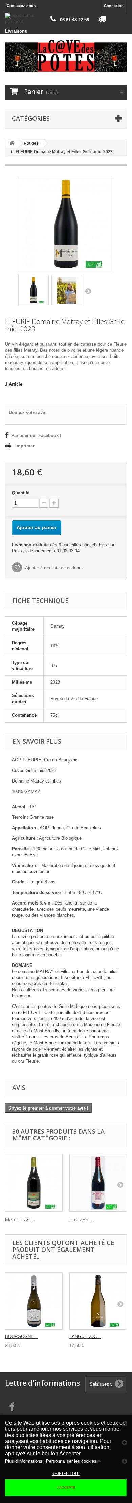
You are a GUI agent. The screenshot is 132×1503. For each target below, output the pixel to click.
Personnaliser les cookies (71, 1461)
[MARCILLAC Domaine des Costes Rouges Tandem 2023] (34, 1183)
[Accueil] (12, 143)
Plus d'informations (24, 1461)
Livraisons (16, 31)
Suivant (88, 291)
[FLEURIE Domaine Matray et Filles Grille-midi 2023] (33, 290)
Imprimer (25, 445)
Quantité (20, 492)
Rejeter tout (66, 1473)
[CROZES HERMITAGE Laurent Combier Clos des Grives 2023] (98, 1183)
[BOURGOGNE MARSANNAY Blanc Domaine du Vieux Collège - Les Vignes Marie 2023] (34, 1301)
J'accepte (66, 1487)
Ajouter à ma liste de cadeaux (54, 567)
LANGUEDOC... (85, 1336)
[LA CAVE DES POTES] (66, 55)
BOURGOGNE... (21, 1336)
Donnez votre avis (27, 412)
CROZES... (80, 1219)
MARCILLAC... (19, 1219)
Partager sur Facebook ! (36, 435)
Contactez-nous (21, 6)
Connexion (114, 6)
